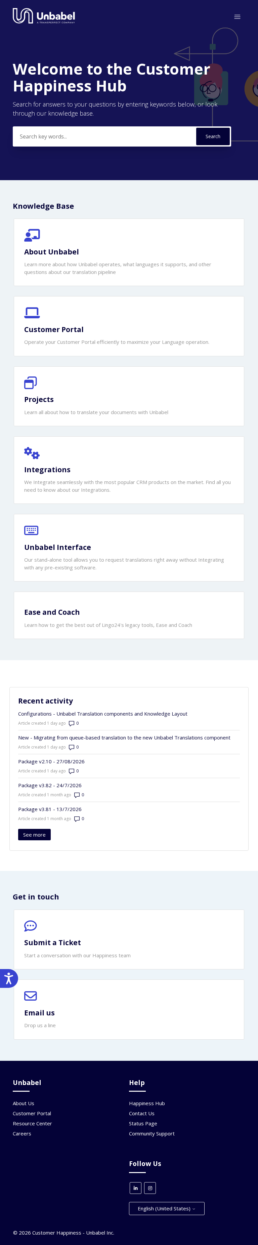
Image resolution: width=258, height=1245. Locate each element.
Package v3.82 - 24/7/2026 (50, 785)
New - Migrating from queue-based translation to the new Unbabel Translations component (124, 737)
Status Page (143, 1123)
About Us (23, 1103)
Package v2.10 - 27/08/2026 (51, 761)
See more (37, 834)
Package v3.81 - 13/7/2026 (50, 809)
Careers (22, 1133)
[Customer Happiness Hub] (44, 21)
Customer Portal (32, 1113)
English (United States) (165, 1208)
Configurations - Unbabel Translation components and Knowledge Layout (102, 713)
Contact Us (142, 1113)
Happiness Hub (147, 1103)
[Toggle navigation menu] (237, 17)
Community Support (152, 1133)
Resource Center (32, 1123)
